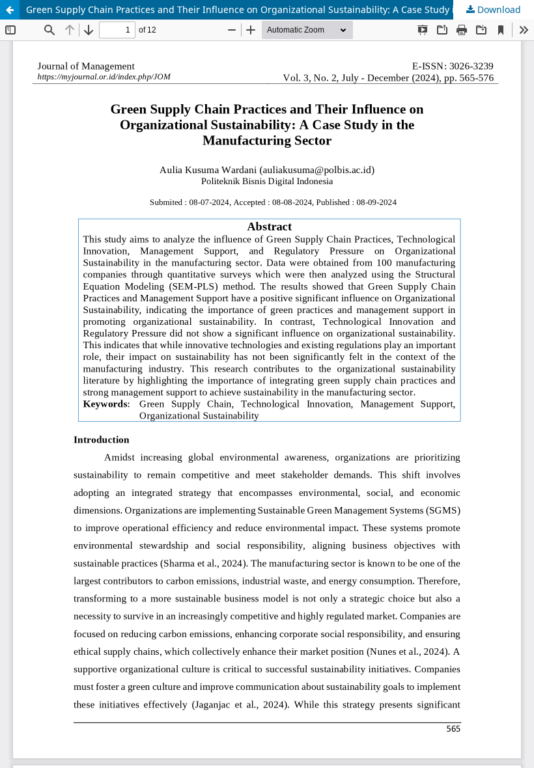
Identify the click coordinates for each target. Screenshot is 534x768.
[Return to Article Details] (10, 10)
